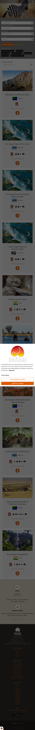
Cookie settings (5, 375)
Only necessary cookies (17, 379)
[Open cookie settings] (1, 728)
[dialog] (17, 365)
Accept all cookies (17, 383)
